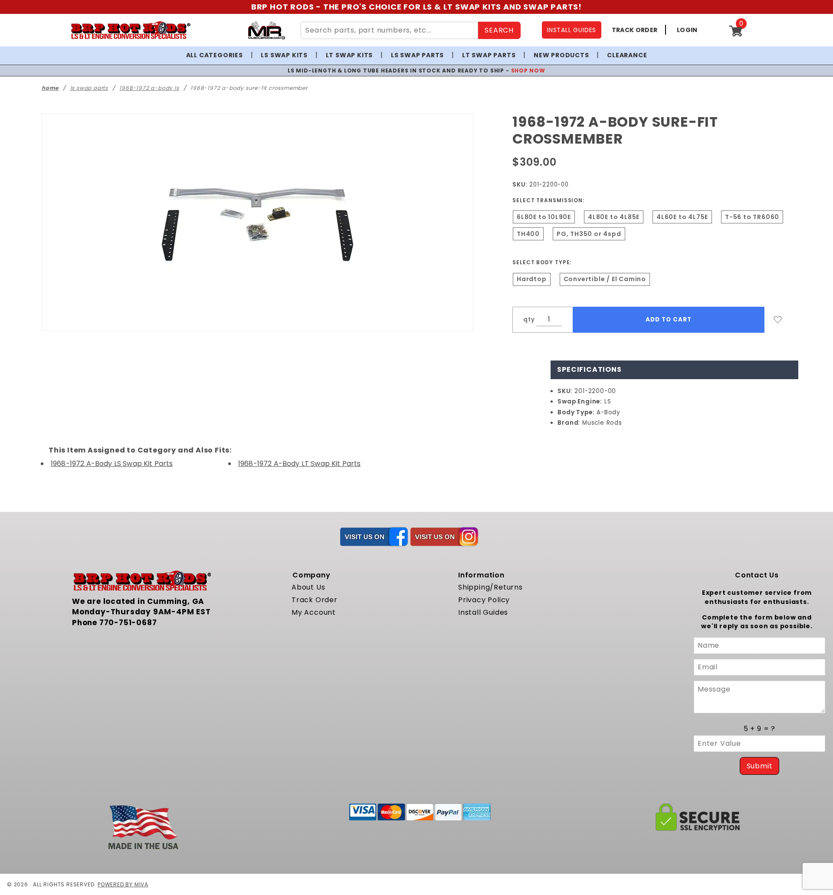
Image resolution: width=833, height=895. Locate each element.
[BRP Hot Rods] (130, 30)
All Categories (214, 55)
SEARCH (499, 30)
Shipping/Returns (490, 587)
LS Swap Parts (417, 55)
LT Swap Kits (349, 55)
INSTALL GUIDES (571, 30)
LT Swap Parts (488, 55)
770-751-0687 (128, 622)
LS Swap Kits (284, 55)
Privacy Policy (484, 600)
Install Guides (483, 612)
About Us (308, 587)
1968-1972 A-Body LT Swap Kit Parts (299, 464)
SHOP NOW (528, 70)
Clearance (627, 55)
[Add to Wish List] (777, 320)
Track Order (315, 600)
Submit (760, 766)
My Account (314, 612)
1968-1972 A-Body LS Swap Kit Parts (112, 464)
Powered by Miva (123, 884)
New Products (561, 55)
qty (529, 319)
